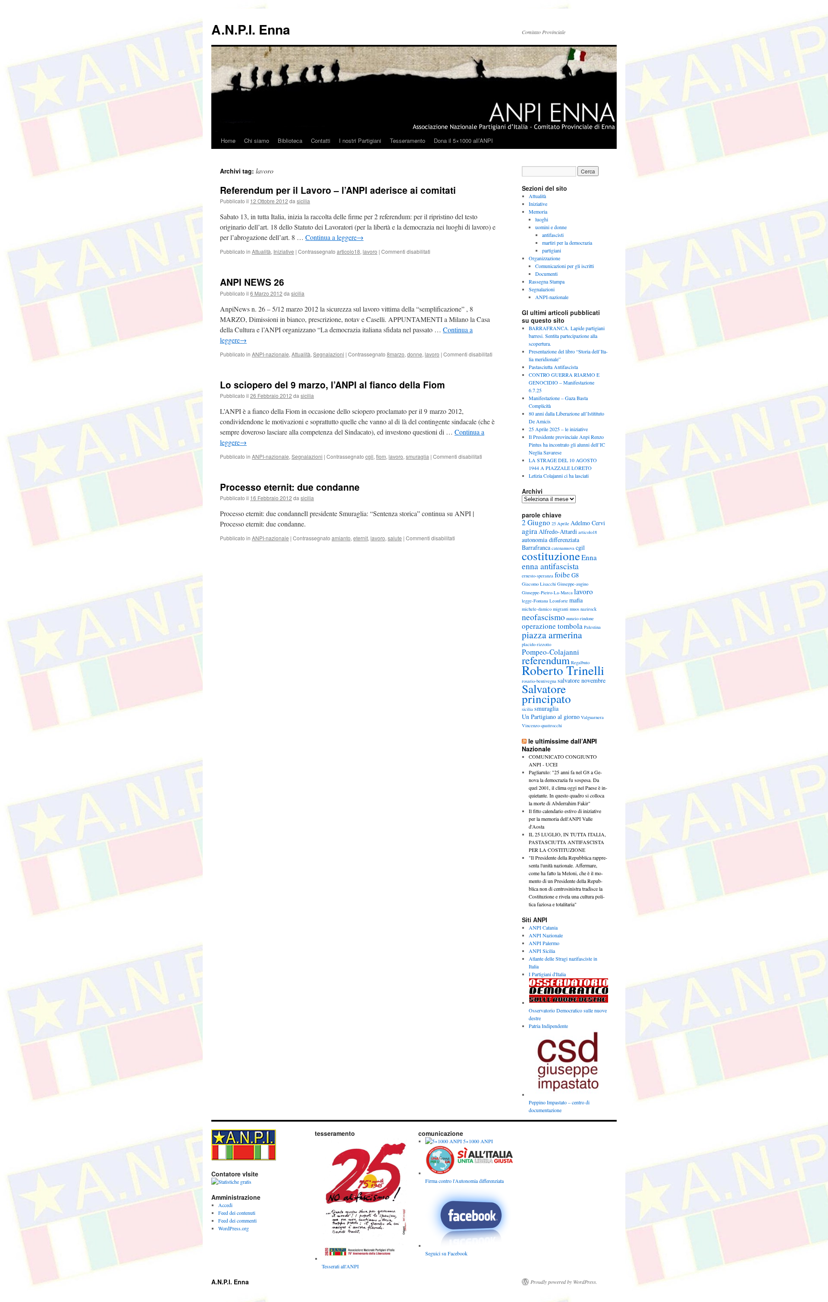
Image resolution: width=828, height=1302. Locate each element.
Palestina (592, 627)
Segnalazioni (328, 354)
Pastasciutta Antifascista (553, 366)
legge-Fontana (535, 601)
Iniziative (283, 251)
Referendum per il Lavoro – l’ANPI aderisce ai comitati (338, 189)
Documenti (546, 273)
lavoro (370, 251)
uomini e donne (551, 227)
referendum (546, 660)
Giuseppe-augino (572, 584)
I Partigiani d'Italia (547, 974)
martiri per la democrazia (567, 242)
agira (529, 531)
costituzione (551, 556)
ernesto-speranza (537, 576)
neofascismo (543, 616)
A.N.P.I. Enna (250, 29)
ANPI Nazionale (546, 935)
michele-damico (537, 609)
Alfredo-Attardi (558, 531)
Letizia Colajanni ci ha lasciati (559, 475)
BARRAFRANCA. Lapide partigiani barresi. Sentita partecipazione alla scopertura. (567, 336)
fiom (381, 456)
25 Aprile (560, 523)
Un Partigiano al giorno (551, 716)
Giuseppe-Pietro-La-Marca (547, 593)
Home (228, 140)
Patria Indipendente (548, 1025)
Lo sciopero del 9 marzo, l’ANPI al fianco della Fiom (332, 384)
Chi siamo (256, 140)
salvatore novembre (581, 680)
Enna (589, 557)
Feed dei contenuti (236, 1212)
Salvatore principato (546, 693)
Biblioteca (290, 140)
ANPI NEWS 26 (252, 281)
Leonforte (558, 601)
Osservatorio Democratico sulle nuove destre (568, 1014)
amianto (341, 538)
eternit (360, 538)
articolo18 (348, 251)
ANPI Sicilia (542, 950)
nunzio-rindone (580, 618)
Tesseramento (407, 140)
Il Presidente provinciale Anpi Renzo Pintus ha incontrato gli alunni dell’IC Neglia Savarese (567, 444)
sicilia (303, 201)
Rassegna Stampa (547, 281)
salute (395, 538)
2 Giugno (536, 522)
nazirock (588, 609)
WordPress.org (233, 1228)
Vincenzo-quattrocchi (542, 725)
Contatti (320, 140)
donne (414, 354)
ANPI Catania (543, 927)
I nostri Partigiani (360, 140)
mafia (576, 600)
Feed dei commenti (237, 1220)
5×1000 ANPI (477, 1141)
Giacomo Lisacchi (539, 584)
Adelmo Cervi (588, 523)
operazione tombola (552, 626)
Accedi (225, 1204)
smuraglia (417, 456)
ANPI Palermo (544, 942)
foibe (562, 575)
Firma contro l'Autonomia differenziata (464, 1180)
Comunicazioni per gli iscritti (564, 265)
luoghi (541, 219)
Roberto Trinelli (563, 670)
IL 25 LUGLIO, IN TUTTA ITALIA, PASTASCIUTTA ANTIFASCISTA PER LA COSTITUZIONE (567, 842)
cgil (369, 456)
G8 (575, 575)
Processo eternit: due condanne (290, 486)
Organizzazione (544, 258)
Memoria (538, 211)
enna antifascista (550, 565)
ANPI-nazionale (270, 354)
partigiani (551, 250)
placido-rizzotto (536, 644)
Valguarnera (592, 717)
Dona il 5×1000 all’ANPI (463, 140)
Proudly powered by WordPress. (563, 1281)
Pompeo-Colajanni (550, 652)
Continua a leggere (334, 237)
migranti (560, 609)
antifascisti (553, 234)
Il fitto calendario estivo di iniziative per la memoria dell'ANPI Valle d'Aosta (565, 818)
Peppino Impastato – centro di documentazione (559, 1106)
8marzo (396, 354)
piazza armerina (552, 634)
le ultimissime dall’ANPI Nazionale (559, 745)
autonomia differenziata (550, 540)
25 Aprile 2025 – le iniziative (558, 429)
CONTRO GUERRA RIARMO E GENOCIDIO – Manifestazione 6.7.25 (564, 382)
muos (574, 609)
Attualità (261, 251)
